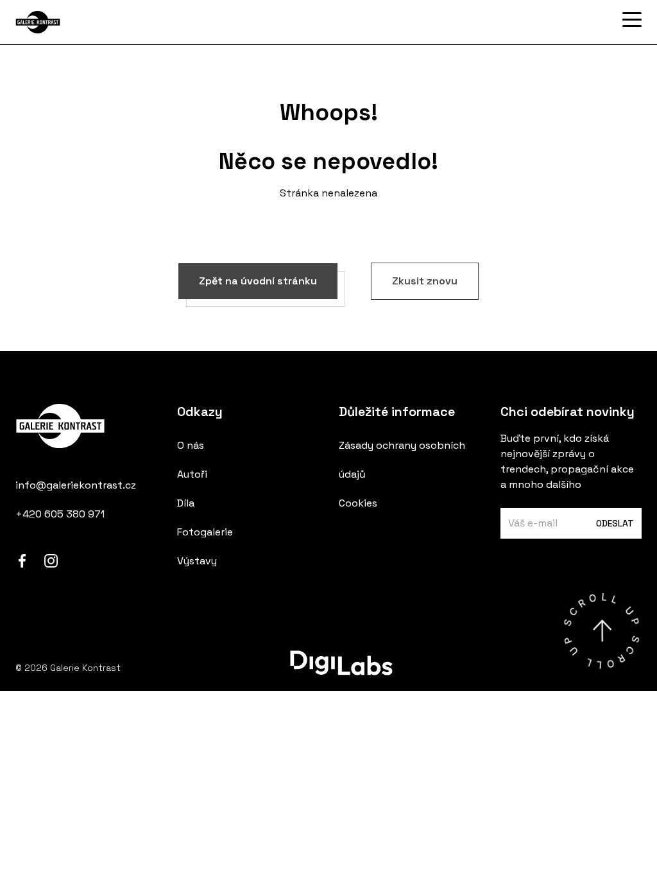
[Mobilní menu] (632, 20)
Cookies (358, 503)
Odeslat (615, 523)
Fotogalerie (205, 532)
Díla (185, 503)
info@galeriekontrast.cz (75, 485)
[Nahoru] (601, 631)
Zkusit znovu (424, 281)
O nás (190, 445)
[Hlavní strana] (79, 22)
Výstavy (197, 561)
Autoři (192, 474)
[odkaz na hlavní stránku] (86, 429)
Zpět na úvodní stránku (258, 281)
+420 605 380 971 (60, 514)
